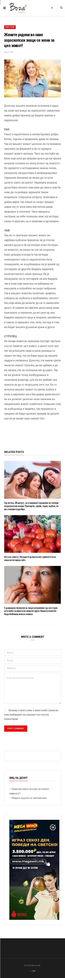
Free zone (9, 27)
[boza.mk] (18, 8)
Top (33, 971)
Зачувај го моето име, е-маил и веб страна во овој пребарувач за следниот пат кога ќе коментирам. (31, 714)
